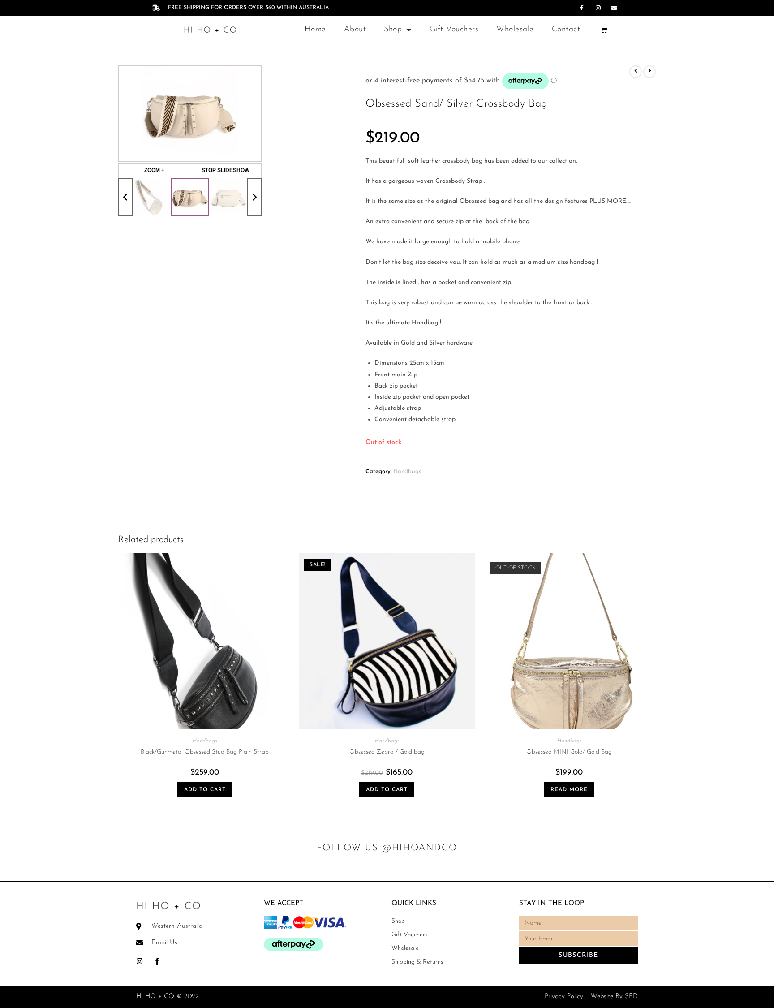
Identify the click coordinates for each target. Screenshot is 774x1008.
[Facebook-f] (582, 8)
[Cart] (604, 30)
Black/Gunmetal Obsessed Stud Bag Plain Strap (205, 752)
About (355, 30)
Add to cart (205, 790)
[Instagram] (598, 8)
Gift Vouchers (454, 30)
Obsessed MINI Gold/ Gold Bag (569, 752)
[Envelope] (614, 8)
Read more (569, 790)
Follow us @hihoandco (387, 848)
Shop (393, 30)
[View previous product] (635, 71)
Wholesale (515, 30)
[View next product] (649, 71)
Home (315, 30)
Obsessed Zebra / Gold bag (387, 752)
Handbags (407, 471)
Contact (566, 30)
